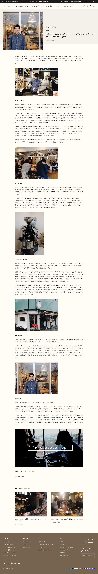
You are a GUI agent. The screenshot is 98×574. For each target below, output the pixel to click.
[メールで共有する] (33, 471)
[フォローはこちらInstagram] (12, 563)
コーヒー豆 (6, 542)
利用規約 (62, 542)
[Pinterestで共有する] (29, 471)
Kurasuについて (27, 542)
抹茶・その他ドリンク (9, 552)
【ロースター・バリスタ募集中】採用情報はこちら (29, 1)
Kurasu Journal (26, 547)
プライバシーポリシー (65, 550)
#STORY (48, 30)
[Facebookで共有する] (21, 471)
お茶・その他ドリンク (38, 6)
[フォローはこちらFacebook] (4, 563)
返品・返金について (65, 555)
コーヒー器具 (49, 6)
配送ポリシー (63, 552)
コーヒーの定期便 (18, 6)
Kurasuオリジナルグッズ (62, 6)
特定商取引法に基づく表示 (66, 547)
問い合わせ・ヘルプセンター (45, 544)
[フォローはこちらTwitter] (8, 563)
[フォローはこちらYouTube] (15, 563)
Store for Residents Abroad (45, 550)
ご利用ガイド (41, 542)
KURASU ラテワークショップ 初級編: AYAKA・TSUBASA (67, 519)
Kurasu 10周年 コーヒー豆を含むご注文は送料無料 (60, 1)
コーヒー (27, 6)
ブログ (72, 6)
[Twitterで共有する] (25, 471)
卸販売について (42, 547)
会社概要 (62, 544)
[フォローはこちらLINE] (19, 563)
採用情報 (25, 544)
